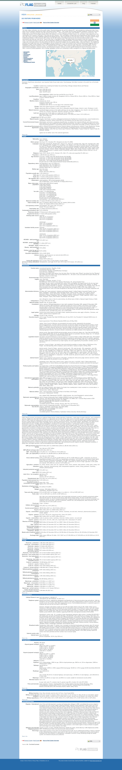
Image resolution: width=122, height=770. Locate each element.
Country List (71, 3)
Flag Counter (33, 4)
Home (59, 3)
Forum (93, 3)
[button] (74, 59)
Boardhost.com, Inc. (45, 760)
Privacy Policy (36, 760)
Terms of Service (28, 760)
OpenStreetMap (90, 76)
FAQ (83, 3)
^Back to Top (24, 134)
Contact (22, 760)
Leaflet (83, 76)
